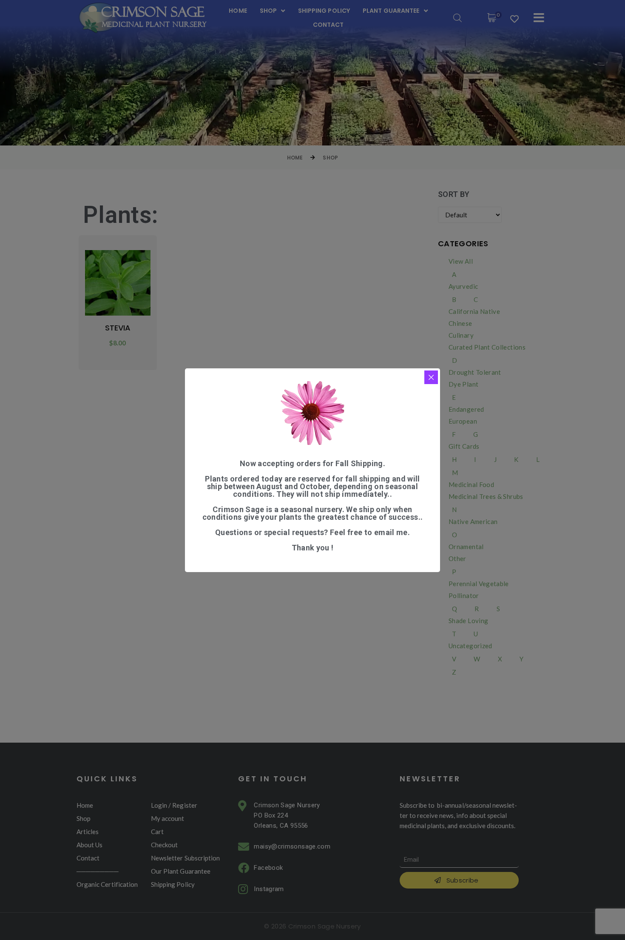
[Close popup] (431, 377)
